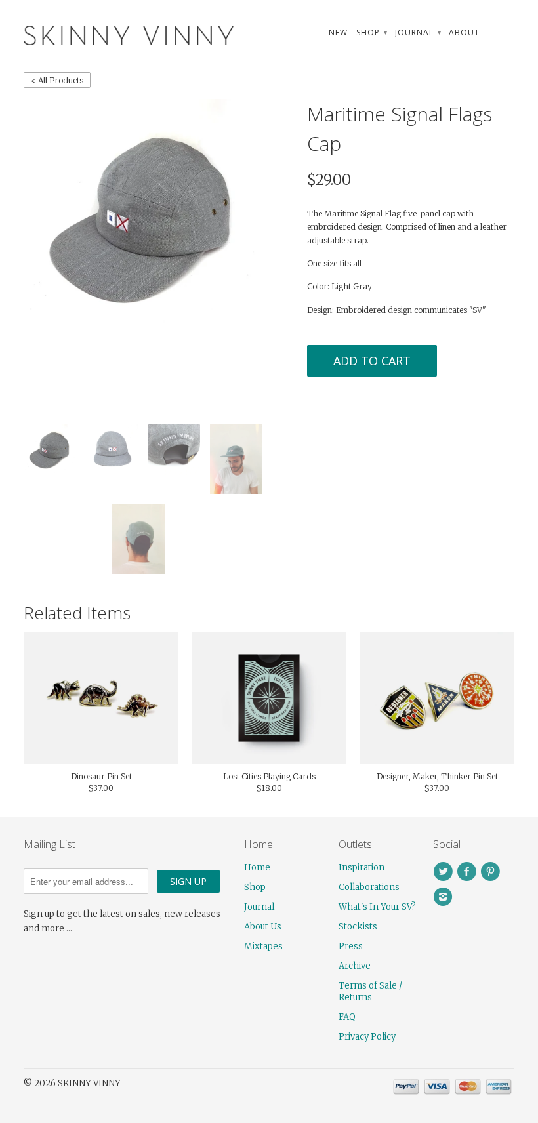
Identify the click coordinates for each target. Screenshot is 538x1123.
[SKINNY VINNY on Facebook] (468, 872)
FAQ (347, 1017)
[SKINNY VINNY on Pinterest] (492, 872)
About (464, 32)
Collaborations (369, 887)
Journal (417, 32)
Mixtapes (263, 946)
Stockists (358, 926)
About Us (262, 926)
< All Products (57, 80)
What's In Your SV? (377, 906)
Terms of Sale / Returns (370, 991)
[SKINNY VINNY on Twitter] (445, 872)
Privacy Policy (367, 1036)
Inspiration (361, 867)
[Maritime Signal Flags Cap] (143, 217)
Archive (355, 965)
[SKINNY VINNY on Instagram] (445, 897)
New (338, 32)
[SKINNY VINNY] (101, 33)
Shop (371, 32)
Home (257, 867)
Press (351, 946)
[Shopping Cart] (501, 32)
